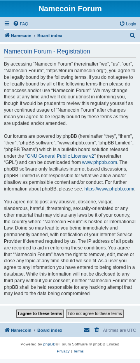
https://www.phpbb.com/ (109, 189)
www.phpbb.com (99, 162)
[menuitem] (20, 23)
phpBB (49, 344)
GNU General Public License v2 (60, 156)
